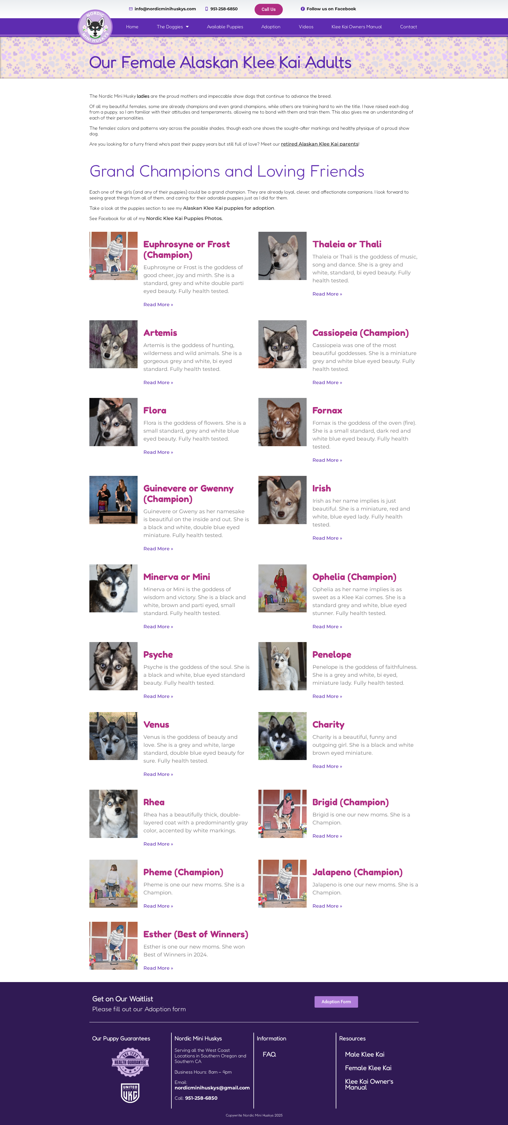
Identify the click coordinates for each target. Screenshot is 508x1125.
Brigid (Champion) (351, 802)
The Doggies (170, 26)
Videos (306, 26)
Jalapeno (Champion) (358, 872)
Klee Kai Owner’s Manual (369, 1084)
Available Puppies (225, 26)
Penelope (332, 654)
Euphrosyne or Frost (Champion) (186, 249)
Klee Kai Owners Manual (357, 26)
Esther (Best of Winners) (195, 934)
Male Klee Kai (365, 1054)
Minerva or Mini (176, 576)
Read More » (158, 304)
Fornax (327, 410)
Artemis (160, 332)
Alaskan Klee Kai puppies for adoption (228, 208)
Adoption (270, 26)
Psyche (158, 654)
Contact (408, 26)
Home (132, 26)
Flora (154, 410)
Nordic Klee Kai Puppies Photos (184, 218)
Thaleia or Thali (347, 244)
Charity (329, 724)
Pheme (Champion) (183, 872)
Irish (322, 488)
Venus (156, 724)
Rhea (154, 802)
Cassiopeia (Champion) (361, 332)
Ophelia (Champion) (355, 576)
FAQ (269, 1054)
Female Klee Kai (368, 1067)
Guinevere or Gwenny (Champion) (188, 493)
